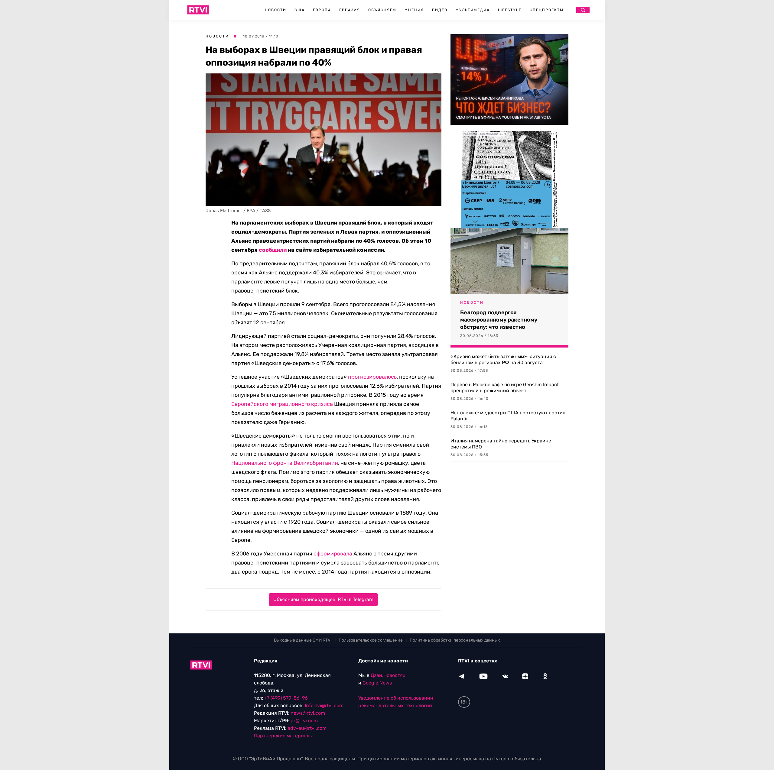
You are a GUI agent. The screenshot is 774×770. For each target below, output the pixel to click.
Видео (439, 10)
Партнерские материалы (283, 736)
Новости (275, 10)
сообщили (273, 250)
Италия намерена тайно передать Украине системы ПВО (500, 444)
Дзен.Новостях (388, 675)
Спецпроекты (547, 10)
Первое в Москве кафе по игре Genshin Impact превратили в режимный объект (504, 387)
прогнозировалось (372, 377)
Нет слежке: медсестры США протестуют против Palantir (507, 416)
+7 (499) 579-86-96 (286, 698)
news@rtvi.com (308, 713)
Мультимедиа (473, 10)
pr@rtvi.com (304, 720)
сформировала (333, 553)
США (299, 10)
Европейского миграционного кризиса (282, 404)
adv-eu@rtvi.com (307, 728)
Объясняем (382, 10)
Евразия (349, 10)
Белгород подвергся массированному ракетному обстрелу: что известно (498, 319)
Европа (322, 10)
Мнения (414, 10)
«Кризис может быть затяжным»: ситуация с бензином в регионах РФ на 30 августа (503, 359)
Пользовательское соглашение (371, 640)
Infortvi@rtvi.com (324, 705)
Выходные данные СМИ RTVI (303, 640)
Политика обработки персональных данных (455, 640)
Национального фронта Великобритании (284, 463)
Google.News (377, 683)
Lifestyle (510, 10)
